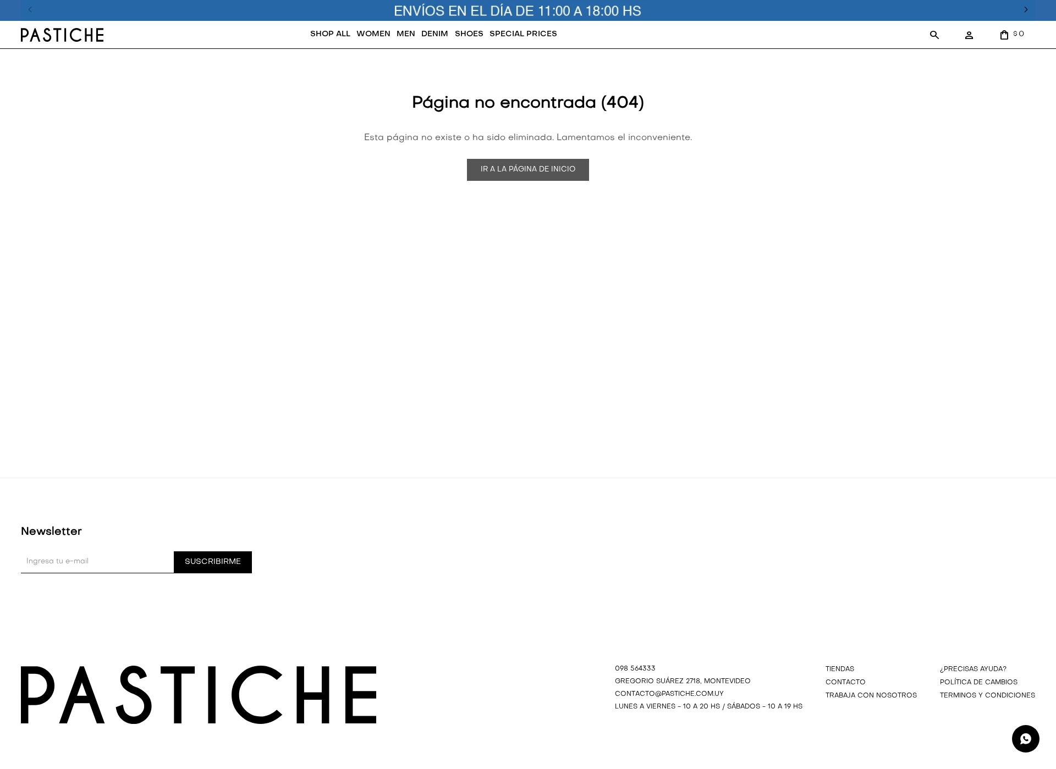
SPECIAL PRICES (523, 34)
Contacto (846, 682)
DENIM (434, 34)
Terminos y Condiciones (987, 696)
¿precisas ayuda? (973, 669)
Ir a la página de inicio (528, 169)
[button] (934, 34)
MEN (406, 34)
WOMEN (373, 34)
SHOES (469, 34)
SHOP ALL (330, 34)
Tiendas (840, 669)
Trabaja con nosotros (871, 696)
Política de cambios (979, 682)
